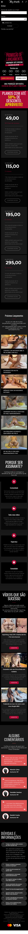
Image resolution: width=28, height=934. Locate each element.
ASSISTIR (14, 648)
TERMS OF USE (7, 912)
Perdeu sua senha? (7, 29)
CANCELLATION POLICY (14, 913)
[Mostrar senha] (25, 19)
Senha (7, 16)
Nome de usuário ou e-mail (14, 10)
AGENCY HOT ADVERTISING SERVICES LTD (12, 914)
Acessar (9, 26)
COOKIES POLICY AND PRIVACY (17, 912)
